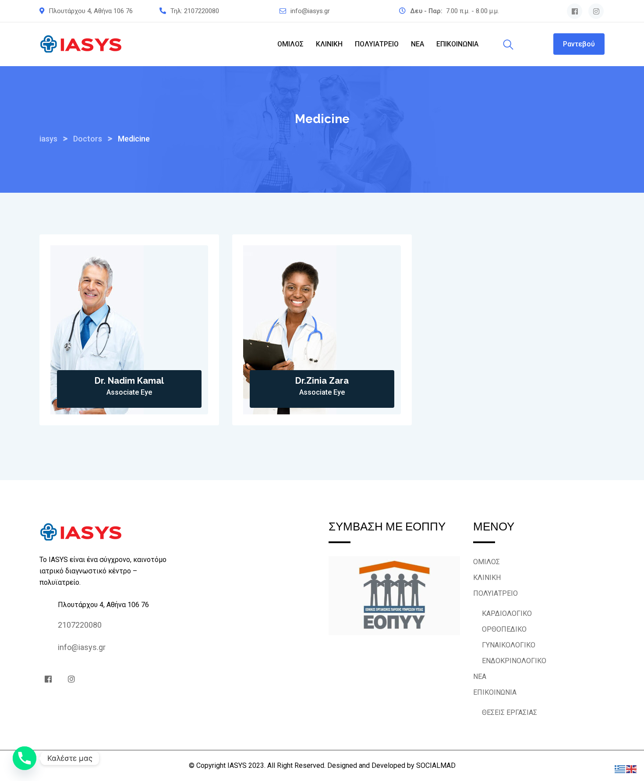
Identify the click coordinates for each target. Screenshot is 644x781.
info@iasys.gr (310, 11)
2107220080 (201, 11)
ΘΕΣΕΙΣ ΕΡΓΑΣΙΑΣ (509, 712)
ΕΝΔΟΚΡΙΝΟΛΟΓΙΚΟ (514, 661)
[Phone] (24, 758)
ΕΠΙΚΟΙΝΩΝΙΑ (457, 44)
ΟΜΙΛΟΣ (290, 44)
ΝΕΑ (417, 44)
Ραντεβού (579, 44)
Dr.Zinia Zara (322, 380)
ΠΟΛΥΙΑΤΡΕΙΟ (377, 44)
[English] (631, 768)
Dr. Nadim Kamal (129, 380)
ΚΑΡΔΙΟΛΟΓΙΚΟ (507, 613)
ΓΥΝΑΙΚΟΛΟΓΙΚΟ (508, 645)
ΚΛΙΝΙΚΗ (329, 44)
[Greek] (620, 768)
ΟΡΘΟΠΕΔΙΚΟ (504, 629)
